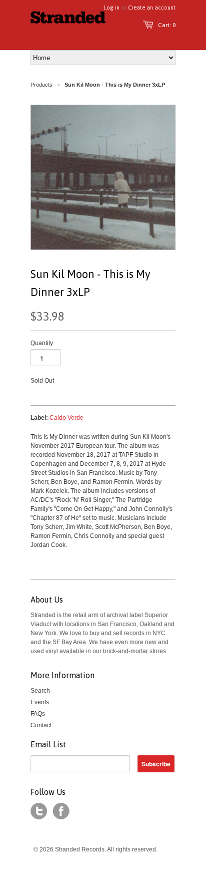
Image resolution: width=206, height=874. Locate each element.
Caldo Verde (67, 417)
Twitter (39, 811)
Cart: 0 (167, 25)
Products (41, 85)
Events (39, 702)
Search (40, 690)
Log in (112, 8)
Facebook (61, 811)
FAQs (37, 713)
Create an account (152, 8)
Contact (41, 725)
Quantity (41, 343)
